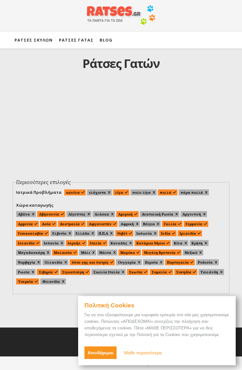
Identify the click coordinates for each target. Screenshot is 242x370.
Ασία (46, 223)
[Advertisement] (121, 129)
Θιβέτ (122, 233)
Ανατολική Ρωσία (157, 214)
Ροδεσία (205, 262)
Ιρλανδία (188, 233)
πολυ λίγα (141, 192)
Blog (106, 40)
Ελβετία (59, 233)
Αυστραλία (70, 223)
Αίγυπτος (76, 214)
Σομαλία (159, 272)
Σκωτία (135, 272)
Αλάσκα (102, 214)
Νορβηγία (26, 262)
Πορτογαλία (178, 262)
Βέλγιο (149, 223)
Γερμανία (194, 223)
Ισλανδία (26, 243)
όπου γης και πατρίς (90, 262)
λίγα (119, 192)
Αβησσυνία (49, 214)
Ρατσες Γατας (76, 40)
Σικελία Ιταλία (106, 272)
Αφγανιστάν (100, 223)
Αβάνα (24, 214)
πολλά (165, 192)
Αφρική (127, 223)
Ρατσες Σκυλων (33, 40)
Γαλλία (170, 223)
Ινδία (165, 233)
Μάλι (85, 252)
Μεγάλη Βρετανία (160, 252)
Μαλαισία (63, 252)
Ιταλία (95, 243)
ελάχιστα (97, 192)
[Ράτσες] (121, 18)
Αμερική (125, 214)
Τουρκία (25, 281)
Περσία (151, 262)
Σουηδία (183, 272)
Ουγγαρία (127, 262)
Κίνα (178, 243)
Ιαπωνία (144, 233)
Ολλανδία (53, 262)
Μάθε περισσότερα (143, 352)
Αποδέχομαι (100, 352)
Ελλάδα (82, 233)
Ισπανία (51, 243)
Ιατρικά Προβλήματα (38, 192)
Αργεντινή (191, 214)
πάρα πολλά (192, 192)
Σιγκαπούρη (73, 272)
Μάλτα (105, 252)
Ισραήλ (74, 243)
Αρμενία (25, 223)
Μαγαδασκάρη (31, 252)
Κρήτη (197, 243)
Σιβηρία (46, 272)
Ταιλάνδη (209, 272)
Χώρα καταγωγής (35, 205)
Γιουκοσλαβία (30, 233)
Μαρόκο (127, 252)
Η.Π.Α (103, 233)
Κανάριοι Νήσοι (150, 243)
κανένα (73, 192)
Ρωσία (24, 272)
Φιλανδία (51, 281)
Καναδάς (119, 243)
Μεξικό (191, 252)
